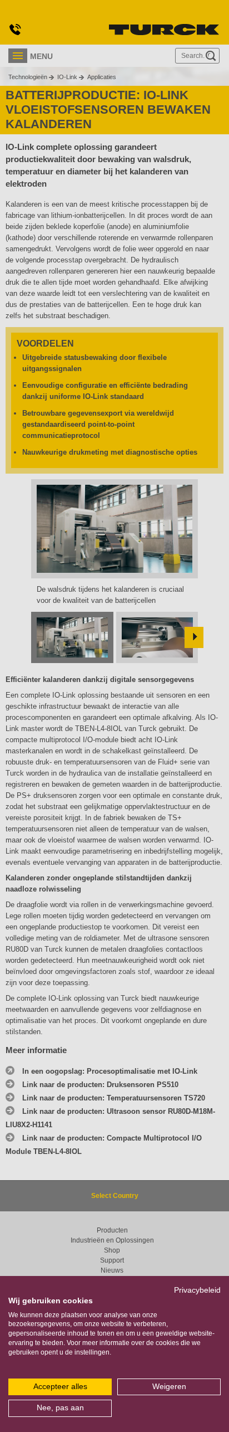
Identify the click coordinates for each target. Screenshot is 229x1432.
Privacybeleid (197, 1290)
